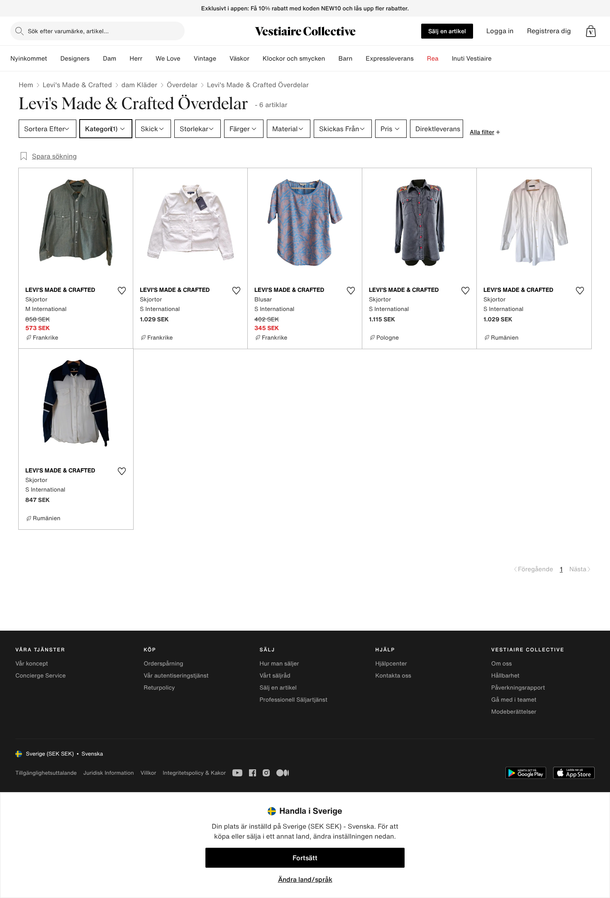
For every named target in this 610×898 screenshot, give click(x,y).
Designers (75, 58)
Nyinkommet (28, 58)
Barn (345, 58)
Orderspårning (163, 663)
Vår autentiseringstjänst (176, 675)
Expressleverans (389, 58)
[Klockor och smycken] (331, 58)
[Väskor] (256, 58)
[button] (591, 31)
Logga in (500, 31)
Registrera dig (549, 31)
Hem (26, 85)
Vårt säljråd (274, 675)
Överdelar (182, 85)
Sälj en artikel (447, 31)
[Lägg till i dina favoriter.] (122, 291)
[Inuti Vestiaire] (498, 58)
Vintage (205, 58)
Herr (135, 58)
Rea (433, 58)
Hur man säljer (279, 663)
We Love (168, 58)
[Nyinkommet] (53, 58)
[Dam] (123, 58)
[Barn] (359, 58)
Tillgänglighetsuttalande (46, 773)
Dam (109, 58)
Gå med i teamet (514, 699)
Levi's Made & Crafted (77, 85)
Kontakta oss (393, 675)
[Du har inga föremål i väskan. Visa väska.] (591, 31)
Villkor (148, 773)
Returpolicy (159, 687)
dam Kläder (139, 85)
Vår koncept (31, 663)
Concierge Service (40, 675)
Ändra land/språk (305, 879)
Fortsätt (305, 858)
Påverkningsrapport (518, 687)
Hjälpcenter (391, 663)
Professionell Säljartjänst (293, 699)
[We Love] (187, 58)
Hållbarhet (505, 675)
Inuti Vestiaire (472, 58)
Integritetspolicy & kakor (194, 773)
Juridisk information (108, 773)
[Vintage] (223, 58)
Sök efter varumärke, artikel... (68, 31)
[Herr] (149, 58)
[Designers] (96, 58)
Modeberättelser (514, 711)
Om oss (501, 663)
